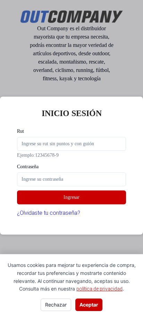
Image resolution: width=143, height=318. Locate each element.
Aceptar (88, 305)
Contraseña (28, 166)
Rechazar (56, 305)
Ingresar (71, 197)
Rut (20, 131)
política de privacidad (99, 289)
